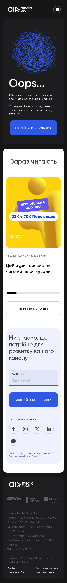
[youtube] (13, 441)
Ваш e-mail (19, 373)
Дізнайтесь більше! (33, 400)
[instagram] (25, 429)
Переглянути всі (33, 309)
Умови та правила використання (47, 570)
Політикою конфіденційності (23, 456)
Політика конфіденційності (18, 570)
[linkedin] (49, 429)
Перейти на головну (33, 128)
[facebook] (13, 429)
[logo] (33, 485)
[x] (37, 429)
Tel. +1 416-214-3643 (19, 549)
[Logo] (20, 9)
